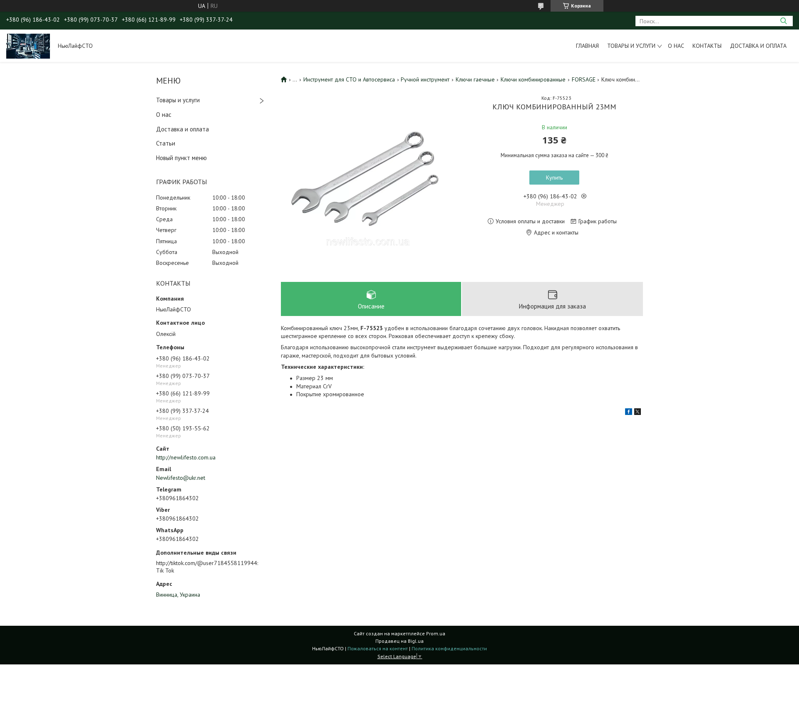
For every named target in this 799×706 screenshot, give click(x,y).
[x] (637, 413)
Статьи (165, 143)
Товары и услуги (631, 45)
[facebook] (628, 413)
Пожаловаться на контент (377, 648)
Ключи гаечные (475, 79)
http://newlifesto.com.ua (186, 457)
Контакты (707, 45)
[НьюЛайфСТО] (28, 45)
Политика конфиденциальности (449, 648)
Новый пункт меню (181, 158)
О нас (676, 45)
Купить (554, 177)
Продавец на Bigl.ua (399, 641)
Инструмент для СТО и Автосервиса (349, 79)
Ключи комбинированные (533, 79)
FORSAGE (584, 79)
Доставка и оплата (758, 45)
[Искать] (783, 21)
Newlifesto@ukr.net (180, 477)
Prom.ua (435, 633)
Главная (587, 45)
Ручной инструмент (425, 79)
